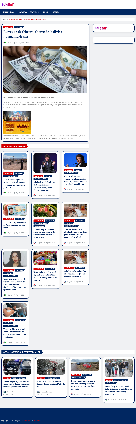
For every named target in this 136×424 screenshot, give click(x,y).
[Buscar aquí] (134, 12)
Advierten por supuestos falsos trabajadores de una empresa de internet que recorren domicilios (16, 384)
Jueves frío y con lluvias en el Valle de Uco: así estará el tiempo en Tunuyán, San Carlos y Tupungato (118, 390)
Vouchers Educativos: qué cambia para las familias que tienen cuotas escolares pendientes (14, 333)
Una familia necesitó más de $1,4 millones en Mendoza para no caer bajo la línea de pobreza (45, 276)
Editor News (26, 421)
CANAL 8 (46, 12)
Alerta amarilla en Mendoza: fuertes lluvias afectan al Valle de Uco (51, 384)
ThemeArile (37, 421)
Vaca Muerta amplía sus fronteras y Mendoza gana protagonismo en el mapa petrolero (14, 183)
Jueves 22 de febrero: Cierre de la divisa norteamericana (27, 19)
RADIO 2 (56, 12)
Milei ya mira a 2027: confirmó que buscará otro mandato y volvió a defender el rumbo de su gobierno (75, 180)
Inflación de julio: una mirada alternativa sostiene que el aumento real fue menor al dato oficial (75, 233)
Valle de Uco (9, 12)
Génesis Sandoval (12, 392)
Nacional (22, 12)
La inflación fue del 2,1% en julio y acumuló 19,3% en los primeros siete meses (75, 274)
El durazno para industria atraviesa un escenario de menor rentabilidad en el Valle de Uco (44, 233)
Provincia (34, 12)
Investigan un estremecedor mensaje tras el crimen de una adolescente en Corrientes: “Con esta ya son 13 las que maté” (15, 284)
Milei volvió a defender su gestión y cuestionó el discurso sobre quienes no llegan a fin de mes (44, 186)
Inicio (4, 19)
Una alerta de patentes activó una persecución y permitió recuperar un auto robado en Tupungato (83, 385)
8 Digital (9, 43)
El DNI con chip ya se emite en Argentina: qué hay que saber (14, 225)
